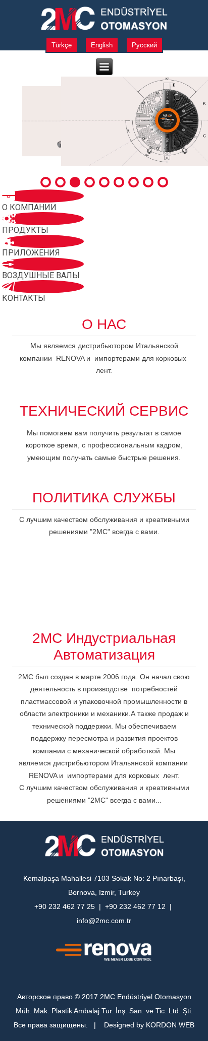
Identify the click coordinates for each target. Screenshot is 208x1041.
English (102, 45)
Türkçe (61, 45)
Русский (144, 45)
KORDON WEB (170, 1025)
